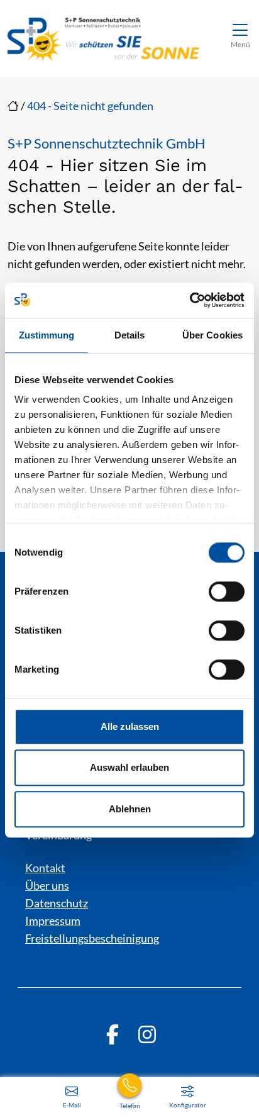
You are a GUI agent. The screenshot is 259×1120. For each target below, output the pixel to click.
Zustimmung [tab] (47, 335)
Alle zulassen (130, 726)
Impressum (52, 920)
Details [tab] (129, 335)
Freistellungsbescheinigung (92, 938)
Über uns (47, 885)
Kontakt (45, 868)
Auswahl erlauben (129, 767)
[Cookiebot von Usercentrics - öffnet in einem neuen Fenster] (190, 300)
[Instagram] (147, 1034)
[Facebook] (112, 1034)
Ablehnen (130, 809)
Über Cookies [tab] (212, 335)
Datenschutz (56, 903)
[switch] (227, 591)
